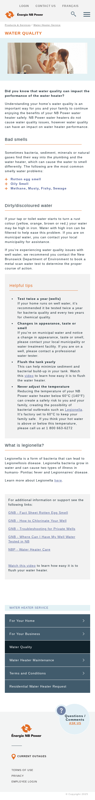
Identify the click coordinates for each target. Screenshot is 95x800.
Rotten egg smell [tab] (26, 179)
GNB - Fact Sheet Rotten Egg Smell (38, 512)
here (58, 480)
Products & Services (18, 25)
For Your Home (22, 621)
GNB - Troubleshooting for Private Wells (41, 529)
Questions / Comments (75, 719)
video (29, 376)
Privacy (18, 775)
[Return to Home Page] (24, 15)
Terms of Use (22, 770)
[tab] (47, 620)
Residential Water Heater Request (37, 686)
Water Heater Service (47, 25)
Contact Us (46, 6)
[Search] (73, 14)
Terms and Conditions (27, 673)
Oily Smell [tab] (20, 184)
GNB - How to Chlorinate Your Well (37, 521)
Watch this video (22, 565)
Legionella (73, 409)
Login (24, 6)
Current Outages (31, 756)
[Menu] (86, 14)
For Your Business (24, 634)
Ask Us (75, 723)
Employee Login (24, 781)
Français (70, 6)
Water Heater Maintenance (31, 660)
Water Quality (20, 647)
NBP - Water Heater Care (29, 549)
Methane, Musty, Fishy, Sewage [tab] (39, 188)
